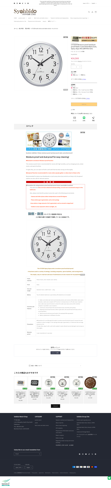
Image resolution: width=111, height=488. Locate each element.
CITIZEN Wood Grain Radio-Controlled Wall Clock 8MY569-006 (90, 394)
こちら (84, 79)
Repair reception (60, 435)
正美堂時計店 (19, 472)
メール (74, 120)
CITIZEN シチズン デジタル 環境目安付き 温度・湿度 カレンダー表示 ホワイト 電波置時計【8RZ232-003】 (21, 395)
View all (55, 406)
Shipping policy (73, 472)
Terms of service (55, 472)
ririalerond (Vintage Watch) (83, 432)
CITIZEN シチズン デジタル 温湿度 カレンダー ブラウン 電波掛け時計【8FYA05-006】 (62, 394)
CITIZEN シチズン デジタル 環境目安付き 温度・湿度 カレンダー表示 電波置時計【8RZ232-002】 (34, 394)
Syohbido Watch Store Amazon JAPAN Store (86, 428)
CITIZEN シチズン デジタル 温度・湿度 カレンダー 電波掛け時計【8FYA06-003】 (48, 394)
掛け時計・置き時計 (24, 28)
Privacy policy (34, 472)
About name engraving (61, 425)
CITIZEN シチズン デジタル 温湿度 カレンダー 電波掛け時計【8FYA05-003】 (76, 394)
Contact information (64, 472)
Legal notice (41, 472)
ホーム (16, 28)
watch (36, 422)
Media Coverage (59, 438)
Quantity (73, 64)
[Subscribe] (39, 454)
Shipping (80, 61)
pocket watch (38, 420)
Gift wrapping (59, 428)
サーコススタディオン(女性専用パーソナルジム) (87, 435)
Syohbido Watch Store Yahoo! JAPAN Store (86, 423)
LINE (84, 120)
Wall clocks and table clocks (42, 425)
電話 (93, 120)
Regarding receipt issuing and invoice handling (65, 441)
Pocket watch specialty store (84, 420)
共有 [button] (73, 109)
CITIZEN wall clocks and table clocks (41, 28)
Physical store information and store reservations (65, 431)
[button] (22, 18)
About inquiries (59, 422)
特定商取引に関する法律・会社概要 (64, 445)
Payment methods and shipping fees (65, 420)
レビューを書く (55, 352)
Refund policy (48, 472)
